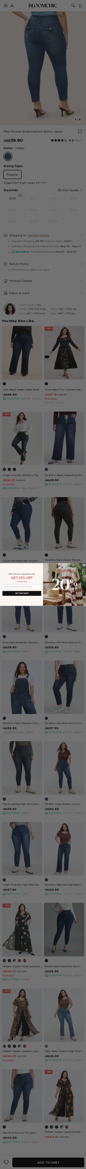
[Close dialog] (84, 565)
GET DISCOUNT (22, 593)
